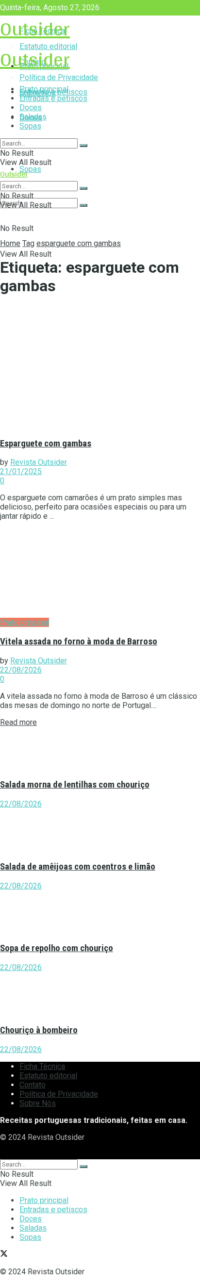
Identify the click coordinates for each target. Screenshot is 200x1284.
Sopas (30, 169)
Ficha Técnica (42, 1066)
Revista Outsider (38, 462)
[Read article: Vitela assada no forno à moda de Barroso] (100, 573)
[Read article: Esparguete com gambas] (100, 367)
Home (10, 243)
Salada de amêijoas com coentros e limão (77, 866)
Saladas (33, 116)
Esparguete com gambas (45, 443)
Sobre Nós (37, 1103)
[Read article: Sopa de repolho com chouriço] (100, 912)
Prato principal (43, 89)
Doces (30, 107)
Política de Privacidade (58, 1094)
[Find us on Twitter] (4, 1154)
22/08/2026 (21, 670)
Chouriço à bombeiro (39, 1030)
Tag (28, 243)
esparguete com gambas (78, 243)
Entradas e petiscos (53, 98)
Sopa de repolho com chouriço (56, 948)
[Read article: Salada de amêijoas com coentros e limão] (100, 830)
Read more (18, 722)
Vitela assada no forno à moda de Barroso (78, 641)
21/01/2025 (21, 471)
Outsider (35, 28)
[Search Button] (83, 205)
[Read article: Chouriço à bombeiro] (100, 994)
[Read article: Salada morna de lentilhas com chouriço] (100, 749)
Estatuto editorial (48, 1075)
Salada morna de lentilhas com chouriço (75, 784)
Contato (32, 1084)
